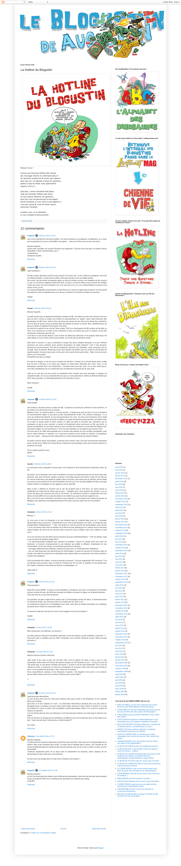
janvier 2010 (120, 660)
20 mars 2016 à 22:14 (47, 693)
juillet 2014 (119, 536)
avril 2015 (119, 516)
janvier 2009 (120, 695)
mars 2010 (119, 654)
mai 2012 (118, 591)
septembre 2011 (121, 614)
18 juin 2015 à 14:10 (44, 512)
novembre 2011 (121, 608)
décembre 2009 (121, 663)
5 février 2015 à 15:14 (47, 267)
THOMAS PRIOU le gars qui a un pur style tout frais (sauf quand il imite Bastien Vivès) (137, 785)
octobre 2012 (120, 579)
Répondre (31, 259)
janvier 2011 (120, 631)
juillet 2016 (119, 482)
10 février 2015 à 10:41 (48, 399)
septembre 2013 (121, 551)
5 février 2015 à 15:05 (47, 236)
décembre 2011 (121, 605)
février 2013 (119, 568)
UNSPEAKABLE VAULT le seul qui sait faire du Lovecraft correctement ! (135, 790)
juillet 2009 (119, 677)
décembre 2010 (121, 634)
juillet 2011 (119, 617)
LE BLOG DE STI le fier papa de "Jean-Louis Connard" (138, 761)
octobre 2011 (120, 611)
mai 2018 (118, 470)
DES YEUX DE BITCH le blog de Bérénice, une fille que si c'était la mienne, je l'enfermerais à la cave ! (138, 725)
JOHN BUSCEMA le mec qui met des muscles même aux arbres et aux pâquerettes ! (137, 742)
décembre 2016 (121, 479)
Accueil (63, 829)
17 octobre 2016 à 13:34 (48, 770)
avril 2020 (119, 467)
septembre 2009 (121, 672)
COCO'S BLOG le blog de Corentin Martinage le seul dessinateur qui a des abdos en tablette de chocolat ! (137, 720)
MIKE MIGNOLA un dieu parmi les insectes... (134, 778)
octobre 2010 (120, 640)
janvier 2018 (120, 473)
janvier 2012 (120, 602)
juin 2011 (118, 620)
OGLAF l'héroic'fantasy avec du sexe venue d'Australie (138, 781)
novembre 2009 (121, 666)
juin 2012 (118, 588)
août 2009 (119, 674)
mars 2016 (119, 490)
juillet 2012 (119, 585)
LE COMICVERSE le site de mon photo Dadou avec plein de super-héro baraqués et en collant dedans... (137, 770)
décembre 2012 (121, 574)
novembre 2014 (121, 528)
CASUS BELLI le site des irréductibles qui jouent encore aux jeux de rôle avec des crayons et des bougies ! (138, 711)
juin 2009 (118, 680)
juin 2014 (118, 539)
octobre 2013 (120, 548)
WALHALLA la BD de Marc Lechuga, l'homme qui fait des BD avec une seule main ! (137, 795)
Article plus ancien (99, 829)
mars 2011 (119, 625)
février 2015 (119, 519)
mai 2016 (118, 487)
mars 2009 (119, 689)
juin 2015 (118, 513)
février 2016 (119, 493)
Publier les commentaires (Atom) (43, 833)
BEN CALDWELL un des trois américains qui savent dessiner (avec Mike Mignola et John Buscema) (137, 706)
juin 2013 (118, 556)
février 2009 (119, 692)
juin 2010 (118, 646)
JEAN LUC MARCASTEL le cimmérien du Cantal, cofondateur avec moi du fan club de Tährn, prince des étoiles (138, 736)
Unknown (31, 736)
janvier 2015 (120, 522)
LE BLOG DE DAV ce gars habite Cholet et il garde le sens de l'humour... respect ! (137, 750)
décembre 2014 (121, 525)
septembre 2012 (121, 582)
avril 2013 (119, 562)
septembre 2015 (121, 505)
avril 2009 (119, 686)
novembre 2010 (121, 637)
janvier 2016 (120, 496)
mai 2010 (118, 648)
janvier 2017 (120, 476)
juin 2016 (118, 484)
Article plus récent (28, 829)
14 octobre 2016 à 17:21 (45, 736)
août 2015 (119, 507)
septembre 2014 (121, 533)
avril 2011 (119, 623)
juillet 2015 (119, 510)
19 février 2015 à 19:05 (42, 464)
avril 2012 (119, 594)
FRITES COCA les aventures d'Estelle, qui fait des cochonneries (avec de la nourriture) (136, 730)
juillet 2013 (119, 554)
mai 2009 (118, 683)
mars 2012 (119, 597)
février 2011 (119, 628)
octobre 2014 (120, 530)
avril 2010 (119, 651)
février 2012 (119, 600)
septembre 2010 (121, 643)
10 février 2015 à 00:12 (42, 308)
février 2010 (119, 657)
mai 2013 (118, 559)
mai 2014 (118, 542)
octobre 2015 (120, 502)
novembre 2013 (121, 545)
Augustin (31, 236)
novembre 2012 (121, 577)
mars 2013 (119, 565)
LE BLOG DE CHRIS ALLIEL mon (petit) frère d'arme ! (137, 746)
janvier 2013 (120, 571)
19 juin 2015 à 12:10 (47, 582)
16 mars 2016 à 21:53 (44, 652)
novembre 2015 (121, 499)
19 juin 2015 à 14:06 (44, 627)
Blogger (101, 848)
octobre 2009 (120, 669)
